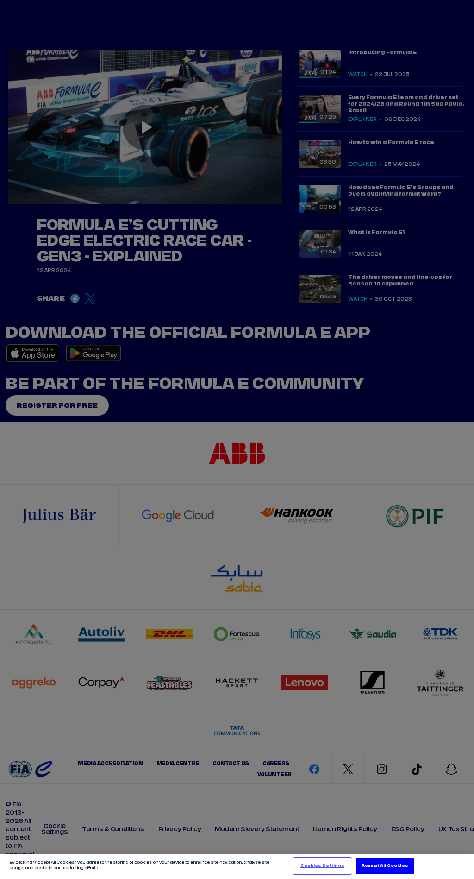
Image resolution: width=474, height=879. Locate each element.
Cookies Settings (322, 865)
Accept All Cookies (385, 865)
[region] (237, 866)
